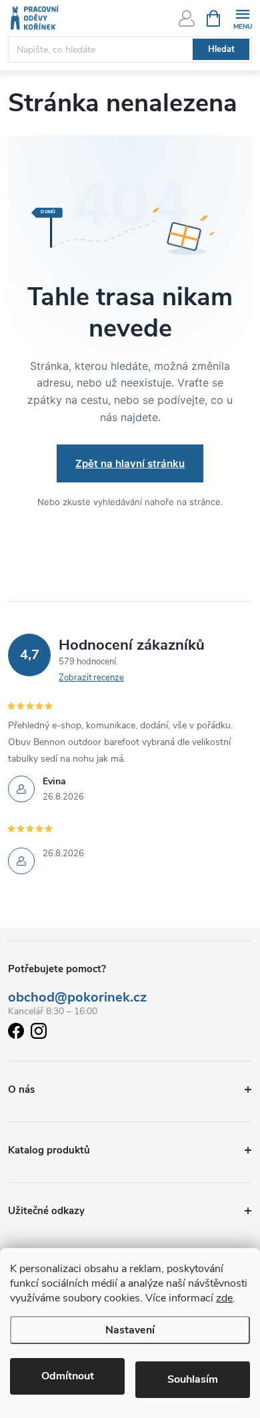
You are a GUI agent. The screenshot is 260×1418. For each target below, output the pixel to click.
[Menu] (242, 17)
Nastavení (130, 1330)
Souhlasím (192, 1379)
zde (224, 1298)
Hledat (221, 49)
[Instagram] (39, 1033)
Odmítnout (67, 1376)
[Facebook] (16, 1033)
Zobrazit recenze (91, 678)
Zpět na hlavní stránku (130, 463)
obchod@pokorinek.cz (77, 997)
